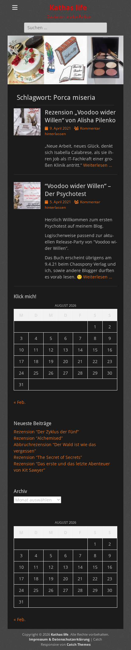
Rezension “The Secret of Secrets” (48, 457)
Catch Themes (78, 644)
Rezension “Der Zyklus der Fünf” (46, 432)
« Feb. (20, 402)
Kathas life (68, 7)
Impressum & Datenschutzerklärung (59, 639)
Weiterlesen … (97, 165)
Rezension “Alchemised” (38, 438)
